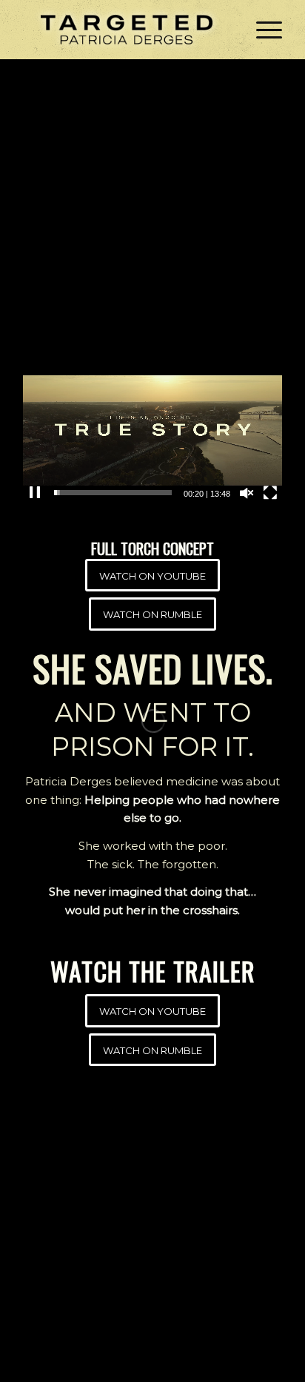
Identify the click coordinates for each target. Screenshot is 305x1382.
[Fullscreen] (270, 493)
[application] (152, 430)
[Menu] (261, 29)
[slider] (113, 492)
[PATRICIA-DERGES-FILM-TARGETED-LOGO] (126, 29)
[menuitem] (261, 29)
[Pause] (34, 493)
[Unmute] (246, 493)
